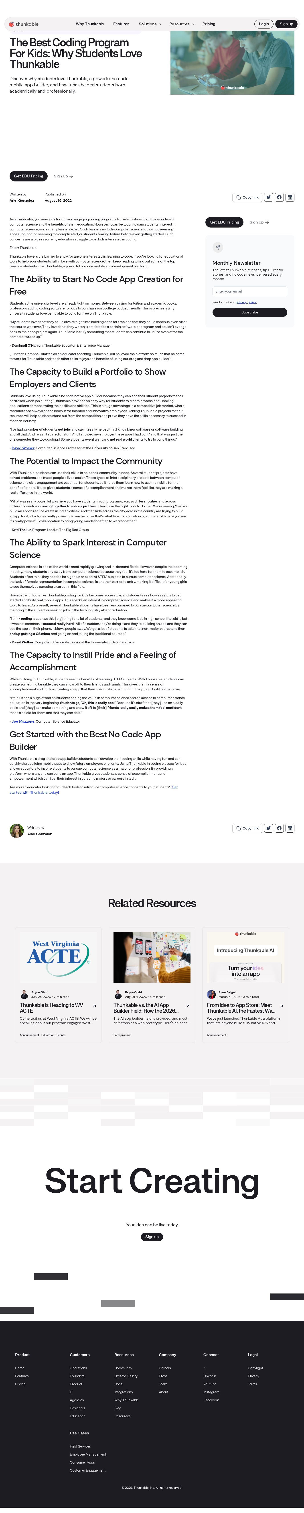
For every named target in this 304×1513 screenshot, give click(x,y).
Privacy (253, 1376)
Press (163, 1376)
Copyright (255, 1368)
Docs (118, 1384)
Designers (77, 1408)
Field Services (80, 1446)
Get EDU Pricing (28, 176)
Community (123, 1368)
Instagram (211, 1392)
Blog (117, 1408)
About (163, 1392)
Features (121, 24)
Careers (165, 1368)
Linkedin (209, 1376)
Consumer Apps (82, 1462)
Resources (122, 1416)
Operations (78, 1368)
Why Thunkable (90, 24)
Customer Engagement (87, 1470)
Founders (77, 1376)
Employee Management (88, 1454)
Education (77, 1416)
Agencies (77, 1400)
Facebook (211, 1400)
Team (163, 1384)
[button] (24, 24)
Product (76, 1384)
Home (19, 1368)
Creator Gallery (126, 1376)
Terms (252, 1384)
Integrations (123, 1392)
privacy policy (246, 302)
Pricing (209, 24)
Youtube (209, 1384)
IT (71, 1392)
